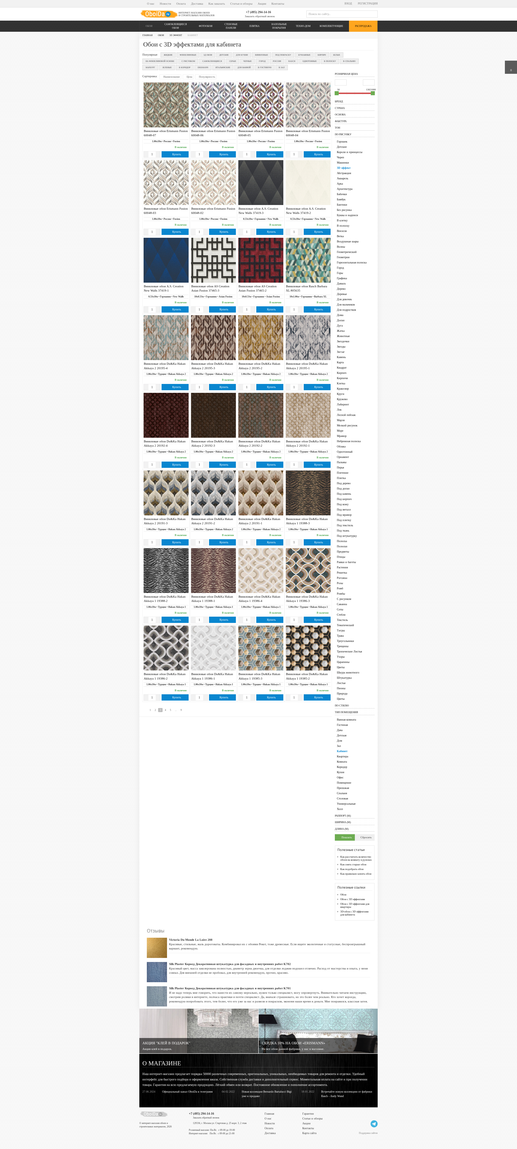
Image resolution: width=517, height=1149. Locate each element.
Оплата (181, 3)
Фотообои (205, 26)
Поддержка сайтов (368, 1133)
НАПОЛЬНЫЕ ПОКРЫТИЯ (279, 26)
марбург (150, 67)
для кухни (242, 55)
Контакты (277, 3)
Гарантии (308, 1113)
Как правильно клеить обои (355, 873)
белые (336, 55)
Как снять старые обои (353, 864)
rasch (291, 61)
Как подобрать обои (352, 869)
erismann (203, 67)
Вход (348, 3)
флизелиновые (188, 55)
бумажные (304, 55)
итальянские (222, 67)
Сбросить (366, 837)
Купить (176, 154)
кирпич (322, 55)
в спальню (349, 61)
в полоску (330, 61)
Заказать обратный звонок (259, 16)
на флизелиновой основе (160, 61)
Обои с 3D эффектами (352, 899)
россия (277, 61)
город (262, 61)
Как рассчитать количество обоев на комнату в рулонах (356, 858)
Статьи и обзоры (241, 3)
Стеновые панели (230, 26)
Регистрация (367, 3)
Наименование (171, 76)
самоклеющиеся (212, 61)
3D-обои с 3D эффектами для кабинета (354, 913)
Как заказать (216, 3)
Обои (149, 26)
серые (232, 61)
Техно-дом (303, 26)
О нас (150, 3)
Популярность (206, 76)
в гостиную (264, 67)
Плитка (254, 26)
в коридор (184, 67)
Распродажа (363, 26)
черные (247, 61)
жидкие (168, 55)
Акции (262, 3)
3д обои (208, 55)
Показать (346, 837)
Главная (269, 1113)
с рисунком (188, 61)
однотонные (310, 61)
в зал (282, 67)
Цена (189, 76)
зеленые (167, 67)
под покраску (283, 55)
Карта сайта (309, 1133)
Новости (165, 3)
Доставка (197, 3)
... (176, 710)
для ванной (244, 67)
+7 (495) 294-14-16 (258, 12)
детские (224, 55)
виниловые (261, 55)
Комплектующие (331, 26)
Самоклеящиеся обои (175, 26)
